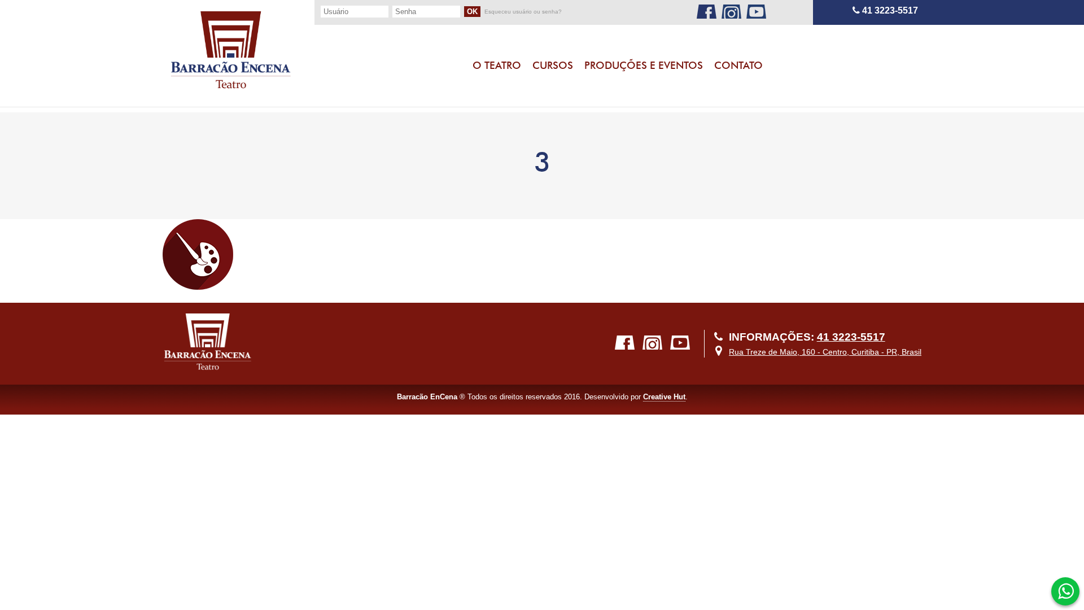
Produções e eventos (643, 65)
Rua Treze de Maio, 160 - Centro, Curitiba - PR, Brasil (825, 351)
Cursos (552, 65)
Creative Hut (664, 397)
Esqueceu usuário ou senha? (523, 12)
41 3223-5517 (889, 10)
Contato (738, 65)
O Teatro (497, 65)
